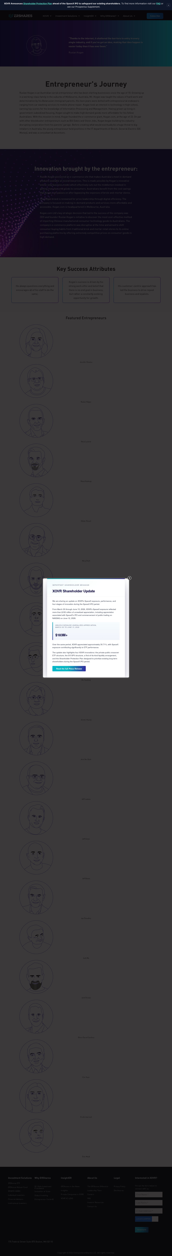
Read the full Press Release (69, 668)
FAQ (158, 3)
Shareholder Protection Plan (37, 3)
